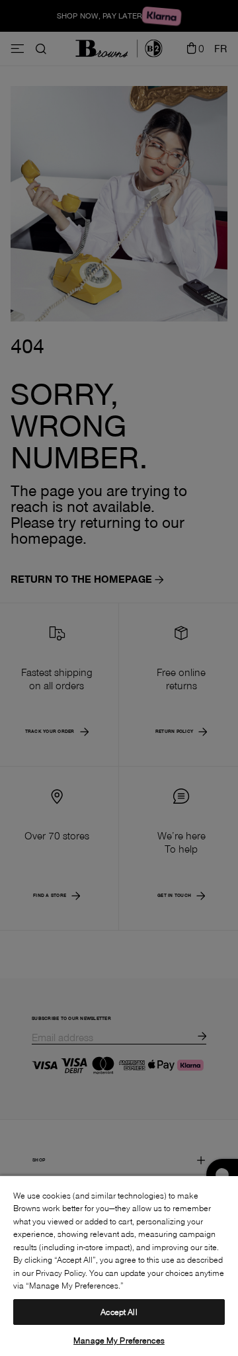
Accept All (118, 1311)
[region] (119, 1265)
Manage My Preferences (119, 1340)
